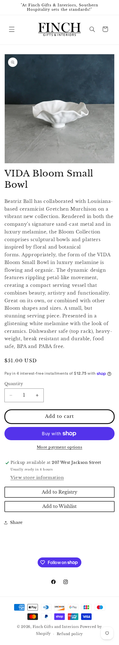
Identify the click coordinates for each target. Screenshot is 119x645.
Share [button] (16, 522)
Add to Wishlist (59, 506)
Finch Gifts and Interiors (56, 627)
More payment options (59, 447)
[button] (11, 29)
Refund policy (70, 634)
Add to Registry (59, 492)
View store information (37, 477)
